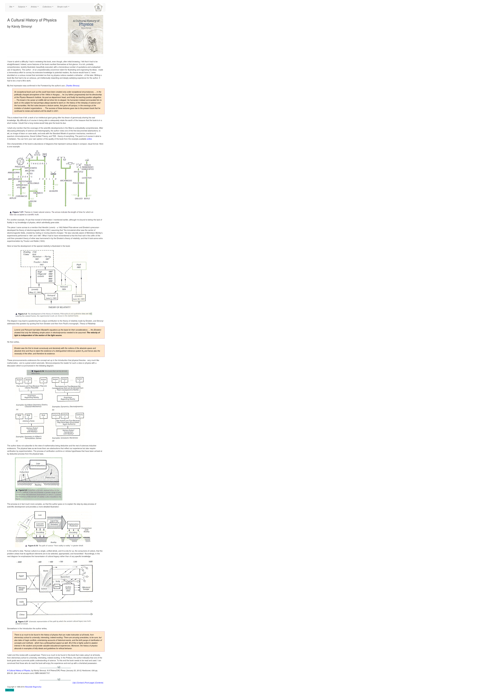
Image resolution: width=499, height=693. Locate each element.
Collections (48, 7)
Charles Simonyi (72, 85)
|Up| (74, 682)
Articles (35, 7)
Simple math (63, 7)
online (89, 139)
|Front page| (89, 682)
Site (12, 7)
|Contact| (80, 682)
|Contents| (99, 682)
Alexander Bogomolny (33, 686)
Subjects (23, 7)
